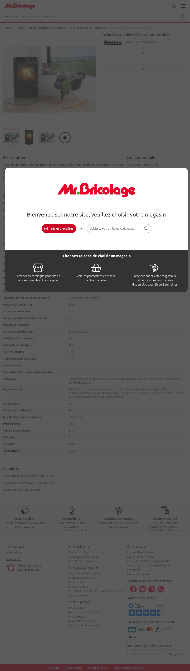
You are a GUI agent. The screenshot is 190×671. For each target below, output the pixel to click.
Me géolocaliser (62, 228)
